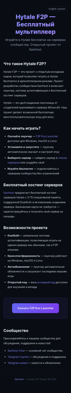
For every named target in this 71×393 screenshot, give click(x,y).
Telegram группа (18, 356)
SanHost (8, 192)
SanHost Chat (16, 350)
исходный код (46, 282)
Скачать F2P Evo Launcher (35, 308)
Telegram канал (18, 363)
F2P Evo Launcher (47, 136)
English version (57, 8)
